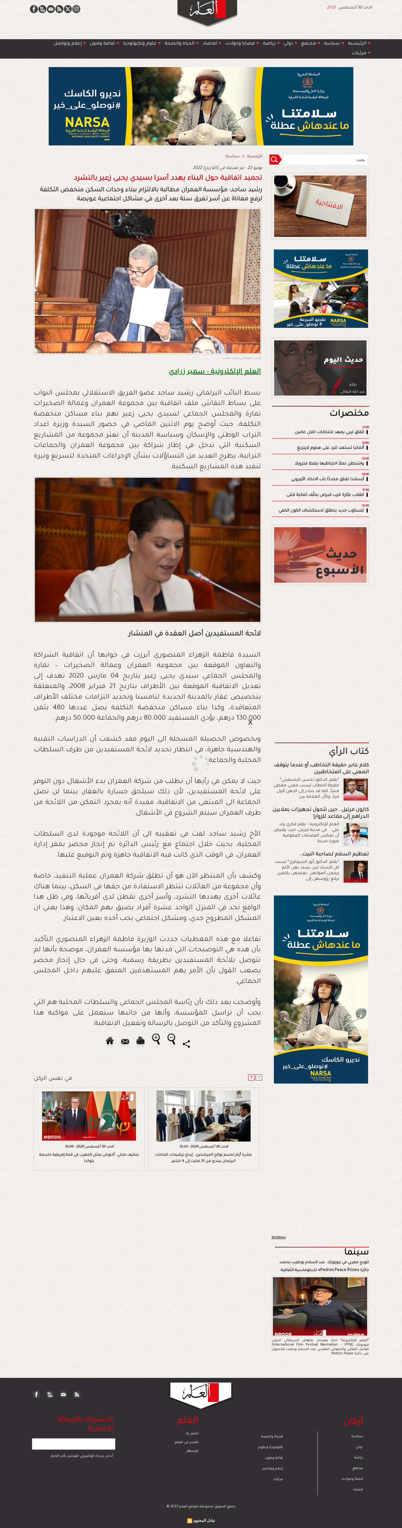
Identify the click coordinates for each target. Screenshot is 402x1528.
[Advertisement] (193, 764)
